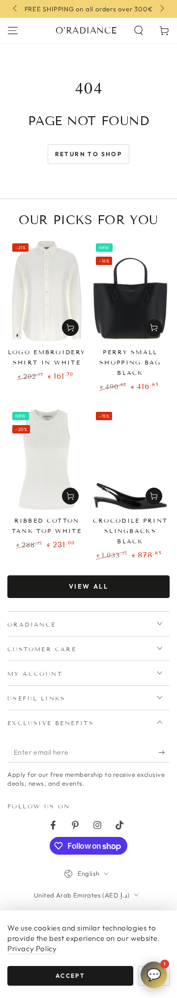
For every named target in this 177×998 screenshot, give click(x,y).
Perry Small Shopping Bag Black (130, 362)
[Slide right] (161, 9)
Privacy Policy (32, 948)
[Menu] (13, 30)
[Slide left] (15, 9)
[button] (138, 30)
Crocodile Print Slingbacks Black (130, 531)
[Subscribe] (164, 753)
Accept (70, 975)
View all (89, 586)
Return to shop (88, 154)
